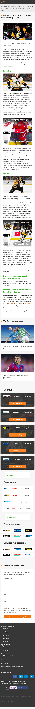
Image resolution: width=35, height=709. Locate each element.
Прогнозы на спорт (19, 6)
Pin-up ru (6, 635)
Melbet (5, 641)
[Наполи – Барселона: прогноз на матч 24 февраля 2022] (17, 372)
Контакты (4, 663)
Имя (6, 594)
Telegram (18, 311)
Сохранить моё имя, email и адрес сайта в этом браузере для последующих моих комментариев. (17, 610)
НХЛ (32, 6)
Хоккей (28, 6)
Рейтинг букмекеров (8, 626)
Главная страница (6, 6)
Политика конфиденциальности (12, 666)
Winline (5, 629)
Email (6, 601)
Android (5, 650)
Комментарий (8, 578)
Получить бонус (17, 403)
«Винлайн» (27, 303)
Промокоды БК (8, 655)
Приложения (5, 645)
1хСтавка (6, 632)
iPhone (5, 647)
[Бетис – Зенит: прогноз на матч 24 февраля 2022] (17, 342)
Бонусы (3, 653)
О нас (3, 660)
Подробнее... (28, 396)
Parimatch (6, 638)
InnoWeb (10, 701)
